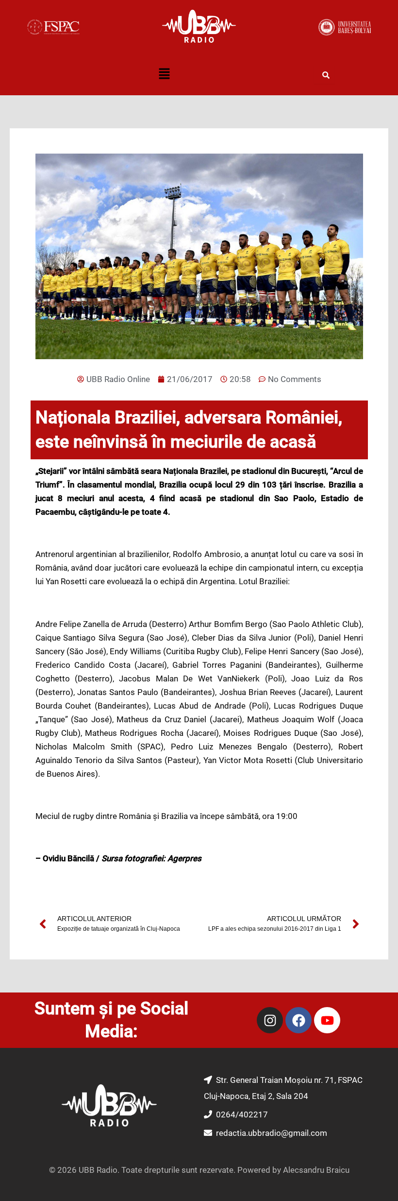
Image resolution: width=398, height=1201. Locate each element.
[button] (164, 75)
